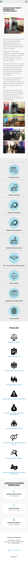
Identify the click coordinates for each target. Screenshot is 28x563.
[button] (26, 1)
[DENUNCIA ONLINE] (14, 505)
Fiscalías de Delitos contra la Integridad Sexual (14, 443)
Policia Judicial (14, 283)
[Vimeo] (17, 550)
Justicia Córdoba (14, 318)
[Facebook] (11, 550)
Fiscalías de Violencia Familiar (14, 428)
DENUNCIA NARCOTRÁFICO (14, 494)
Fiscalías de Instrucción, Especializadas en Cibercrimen (14, 473)
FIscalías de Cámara (14, 342)
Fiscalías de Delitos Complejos (14, 458)
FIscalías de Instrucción (14, 356)
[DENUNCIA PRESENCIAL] (14, 520)
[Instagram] (19, 550)
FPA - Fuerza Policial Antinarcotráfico (14, 265)
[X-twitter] (13, 550)
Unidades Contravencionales (14, 248)
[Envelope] (8, 550)
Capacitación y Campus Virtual (14, 301)
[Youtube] (15, 550)
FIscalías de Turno (14, 177)
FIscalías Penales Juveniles (14, 384)
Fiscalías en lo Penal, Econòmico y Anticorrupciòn (14, 413)
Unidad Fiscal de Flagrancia (14, 230)
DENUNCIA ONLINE (14, 508)
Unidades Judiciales (14, 195)
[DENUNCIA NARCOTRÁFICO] (14, 491)
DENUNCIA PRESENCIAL (14, 522)
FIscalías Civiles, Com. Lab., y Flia (14, 370)
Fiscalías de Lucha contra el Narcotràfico (14, 399)
